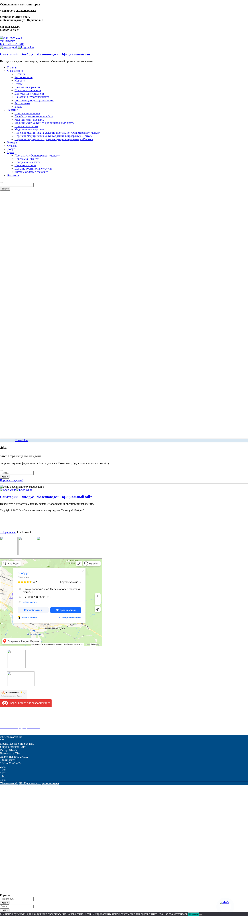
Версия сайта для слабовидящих (29, 702)
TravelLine (21, 440)
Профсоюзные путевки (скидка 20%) (23, 724)
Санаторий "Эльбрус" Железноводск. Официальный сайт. (46, 54)
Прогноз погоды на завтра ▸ (29, 783)
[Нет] (200, 914)
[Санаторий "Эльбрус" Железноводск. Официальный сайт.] (9, 47)
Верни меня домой (11, 480)
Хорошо (193, 914)
